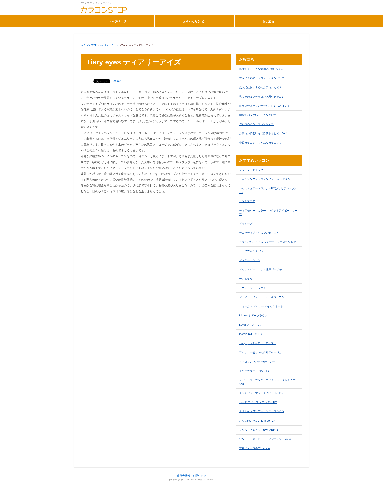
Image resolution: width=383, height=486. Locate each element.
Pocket (116, 81)
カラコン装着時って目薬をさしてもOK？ (263, 133)
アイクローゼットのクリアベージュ (260, 352)
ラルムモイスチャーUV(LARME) (258, 430)
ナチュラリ (245, 278)
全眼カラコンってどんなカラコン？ (260, 142)
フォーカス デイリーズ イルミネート (261, 306)
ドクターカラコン (249, 260)
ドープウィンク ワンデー (255, 251)
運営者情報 (183, 475)
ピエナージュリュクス (252, 288)
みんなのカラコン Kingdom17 (257, 420)
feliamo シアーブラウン (253, 315)
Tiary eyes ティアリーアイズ (257, 343)
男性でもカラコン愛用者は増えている (261, 69)
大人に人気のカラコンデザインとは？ (261, 78)
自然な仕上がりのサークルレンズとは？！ (264, 105)
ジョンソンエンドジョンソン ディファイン (264, 179)
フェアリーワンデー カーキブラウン (261, 297)
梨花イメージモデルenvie (254, 448)
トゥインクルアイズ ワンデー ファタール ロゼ (267, 241)
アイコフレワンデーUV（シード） (259, 361)
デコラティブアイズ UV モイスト (260, 232)
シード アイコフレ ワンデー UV (258, 402)
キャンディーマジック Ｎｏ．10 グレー (262, 393)
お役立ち (268, 21)
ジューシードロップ (251, 170)
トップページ (117, 21)
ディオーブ (245, 223)
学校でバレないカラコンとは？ (257, 115)
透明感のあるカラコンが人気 (256, 124)
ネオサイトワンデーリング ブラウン (261, 411)
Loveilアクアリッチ (250, 324)
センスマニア (247, 201)
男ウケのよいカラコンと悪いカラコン (261, 96)
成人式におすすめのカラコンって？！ (261, 87)
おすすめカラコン (194, 21)
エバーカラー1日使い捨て (254, 370)
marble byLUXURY (250, 334)
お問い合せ (199, 475)
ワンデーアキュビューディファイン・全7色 (265, 439)
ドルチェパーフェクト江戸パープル (260, 269)
